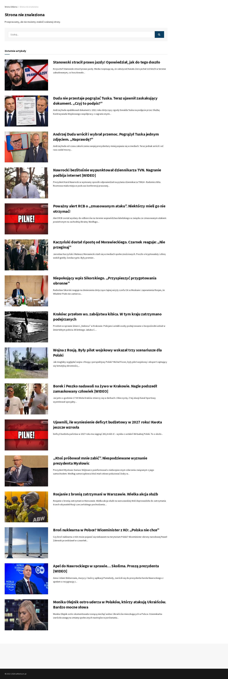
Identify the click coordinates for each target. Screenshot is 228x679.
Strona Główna (11, 7)
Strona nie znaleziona (29, 7)
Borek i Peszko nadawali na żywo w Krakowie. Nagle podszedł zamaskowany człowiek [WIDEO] (105, 388)
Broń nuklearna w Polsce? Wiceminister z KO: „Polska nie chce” (106, 529)
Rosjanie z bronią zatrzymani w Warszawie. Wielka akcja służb (105, 494)
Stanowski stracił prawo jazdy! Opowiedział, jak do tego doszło (106, 62)
